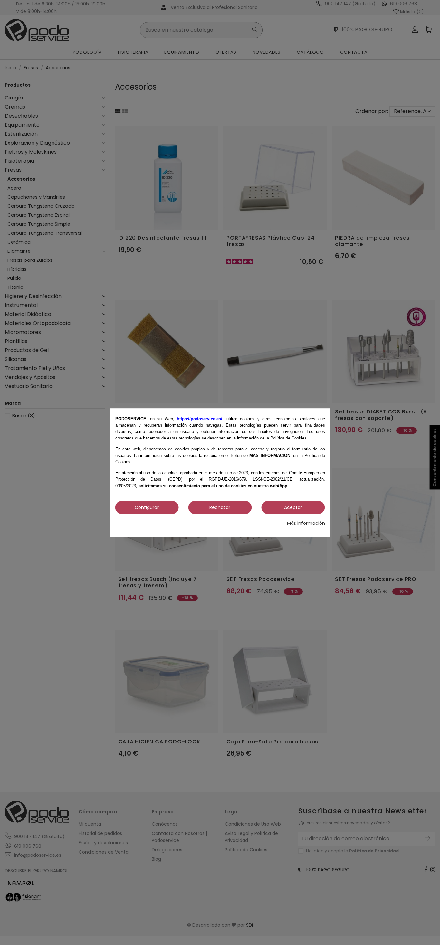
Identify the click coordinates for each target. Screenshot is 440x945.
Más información (306, 523)
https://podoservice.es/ (199, 418)
